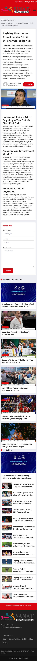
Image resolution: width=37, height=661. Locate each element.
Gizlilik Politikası (27, 639)
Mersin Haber (13, 658)
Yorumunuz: (7, 247)
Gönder (8, 270)
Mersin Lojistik (23, 658)
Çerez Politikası (14, 639)
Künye (5, 639)
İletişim (5, 643)
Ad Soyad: (7, 230)
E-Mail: (5, 239)
